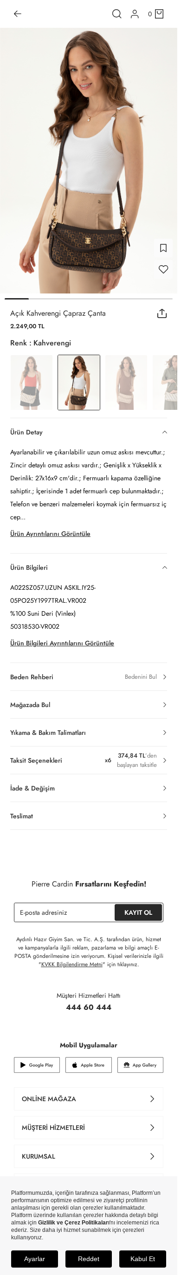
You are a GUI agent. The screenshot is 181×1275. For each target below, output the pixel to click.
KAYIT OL (138, 912)
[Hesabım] (135, 14)
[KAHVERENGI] (126, 382)
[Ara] (117, 14)
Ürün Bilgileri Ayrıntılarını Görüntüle (62, 643)
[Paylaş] (162, 313)
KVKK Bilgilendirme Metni (72, 964)
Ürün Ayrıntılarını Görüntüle (50, 533)
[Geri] (17, 14)
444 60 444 (88, 1007)
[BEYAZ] (31, 382)
